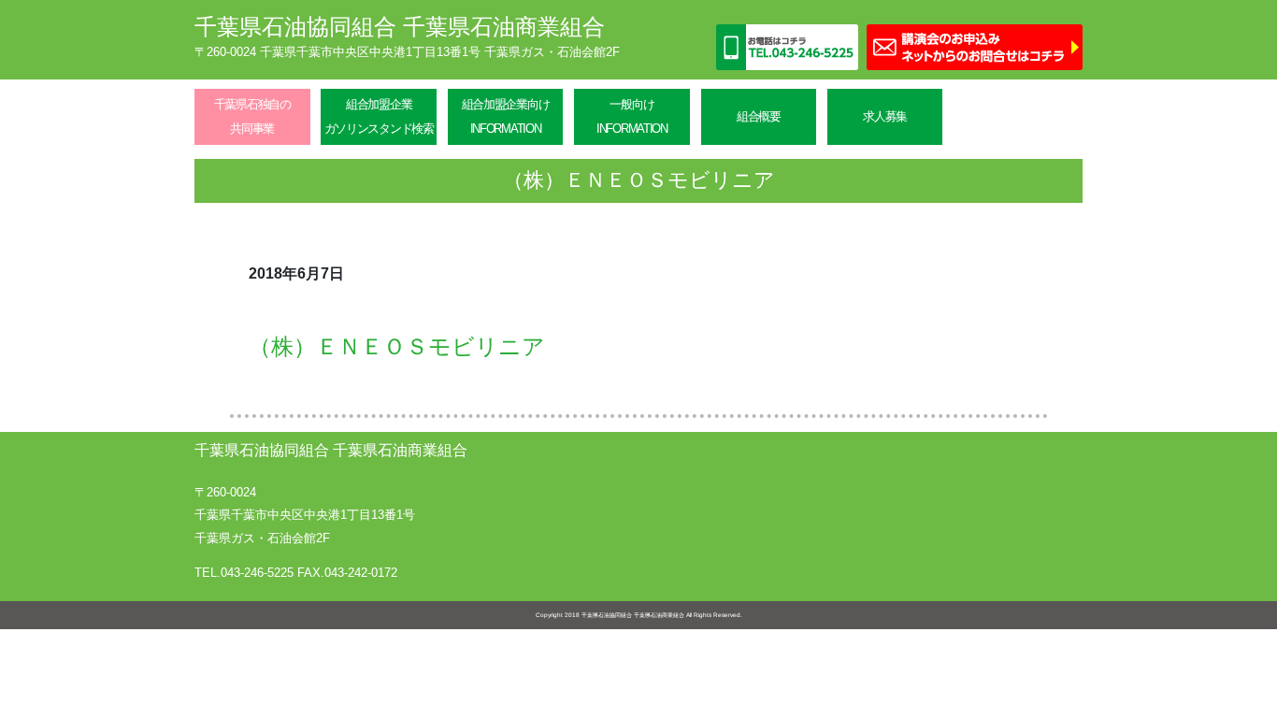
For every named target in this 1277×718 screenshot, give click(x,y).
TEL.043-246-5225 (244, 573)
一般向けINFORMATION (631, 116)
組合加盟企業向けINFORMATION (506, 116)
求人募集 (885, 116)
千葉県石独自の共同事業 (252, 116)
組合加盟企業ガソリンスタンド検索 (379, 116)
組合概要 (759, 116)
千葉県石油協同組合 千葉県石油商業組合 (399, 26)
